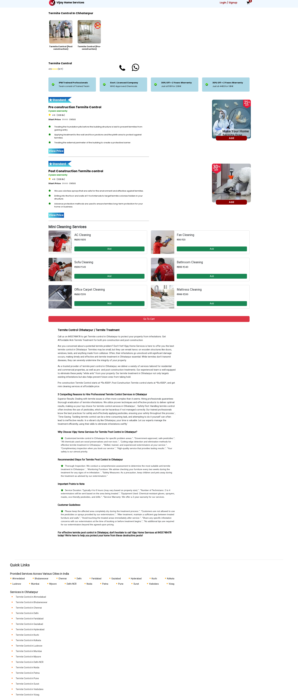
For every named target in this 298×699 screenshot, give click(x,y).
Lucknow (16, 584)
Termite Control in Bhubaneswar (31, 602)
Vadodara (154, 584)
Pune (120, 584)
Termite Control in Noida (27, 667)
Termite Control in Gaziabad (29, 624)
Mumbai (35, 584)
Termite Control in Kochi (27, 635)
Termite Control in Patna (28, 673)
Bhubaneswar (41, 578)
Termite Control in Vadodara (29, 689)
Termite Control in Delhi (27, 613)
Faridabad (96, 578)
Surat (136, 584)
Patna (105, 584)
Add (109, 249)
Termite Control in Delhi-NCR (29, 662)
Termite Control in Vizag (27, 694)
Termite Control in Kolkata (28, 640)
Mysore (53, 584)
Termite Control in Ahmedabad (31, 597)
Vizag (171, 584)
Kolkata (170, 578)
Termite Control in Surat (27, 684)
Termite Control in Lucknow (29, 646)
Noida (89, 584)
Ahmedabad (18, 578)
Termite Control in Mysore (28, 656)
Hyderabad (136, 578)
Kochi (154, 578)
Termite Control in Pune (27, 678)
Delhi (79, 578)
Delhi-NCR (72, 584)
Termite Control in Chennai (29, 607)
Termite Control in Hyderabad (30, 629)
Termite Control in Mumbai (29, 651)
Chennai (63, 578)
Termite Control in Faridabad (29, 618)
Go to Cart (149, 318)
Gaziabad (116, 578)
